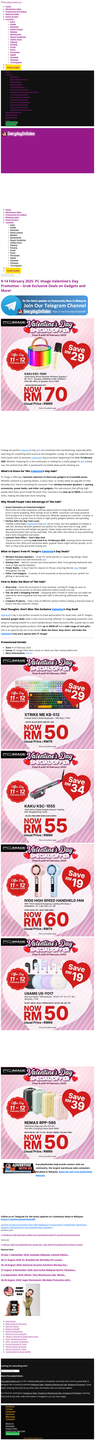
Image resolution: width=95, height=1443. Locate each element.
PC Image (65, 1224)
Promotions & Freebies (16, 11)
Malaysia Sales (12, 14)
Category (9, 74)
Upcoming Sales (11, 118)
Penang (13, 44)
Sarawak (14, 57)
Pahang (13, 42)
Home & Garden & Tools (19, 100)
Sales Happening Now (13, 112)
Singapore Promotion (72, 1393)
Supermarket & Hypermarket (21, 110)
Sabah (13, 54)
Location (10, 19)
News (8, 120)
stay (76, 567)
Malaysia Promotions (49, 1224)
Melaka (13, 32)
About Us (10, 1423)
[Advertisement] (47, 156)
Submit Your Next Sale (15, 1431)
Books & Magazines (17, 87)
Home (8, 6)
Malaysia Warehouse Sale (56, 1384)
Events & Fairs (12, 16)
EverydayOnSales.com (10, 1381)
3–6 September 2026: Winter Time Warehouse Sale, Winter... (33, 1274)
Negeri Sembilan (18, 37)
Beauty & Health (16, 85)
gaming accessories (11, 1224)
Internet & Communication (20, 102)
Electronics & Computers (19, 90)
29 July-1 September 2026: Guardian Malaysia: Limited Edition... (35, 1254)
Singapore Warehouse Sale (50, 1393)
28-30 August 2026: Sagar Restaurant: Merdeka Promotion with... (36, 1280)
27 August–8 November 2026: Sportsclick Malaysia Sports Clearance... (38, 1269)
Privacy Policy (11, 1428)
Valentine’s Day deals (24, 1227)
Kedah (13, 24)
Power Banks (76, 1224)
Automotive (14, 77)
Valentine (25, 450)
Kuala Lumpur (16, 29)
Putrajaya (14, 52)
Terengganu (16, 62)
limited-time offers (30, 1224)
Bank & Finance (16, 82)
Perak (13, 47)
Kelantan (14, 27)
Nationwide (15, 34)
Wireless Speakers (43, 1227)
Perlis (12, 49)
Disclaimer (10, 1426)
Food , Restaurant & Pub (19, 95)
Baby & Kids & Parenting (19, 80)
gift (38, 450)
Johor (12, 22)
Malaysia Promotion (76, 1384)
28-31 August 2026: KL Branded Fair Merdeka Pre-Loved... (32, 1259)
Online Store (16, 39)
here (64, 1396)
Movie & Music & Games (19, 105)
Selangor (14, 60)
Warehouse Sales (13, 9)
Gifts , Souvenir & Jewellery (20, 97)
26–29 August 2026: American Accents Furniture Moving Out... (34, 1264)
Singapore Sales (30, 1393)
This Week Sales (11, 115)
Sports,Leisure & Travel (19, 107)
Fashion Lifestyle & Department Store (24, 92)
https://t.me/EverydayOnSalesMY (18, 1219)
